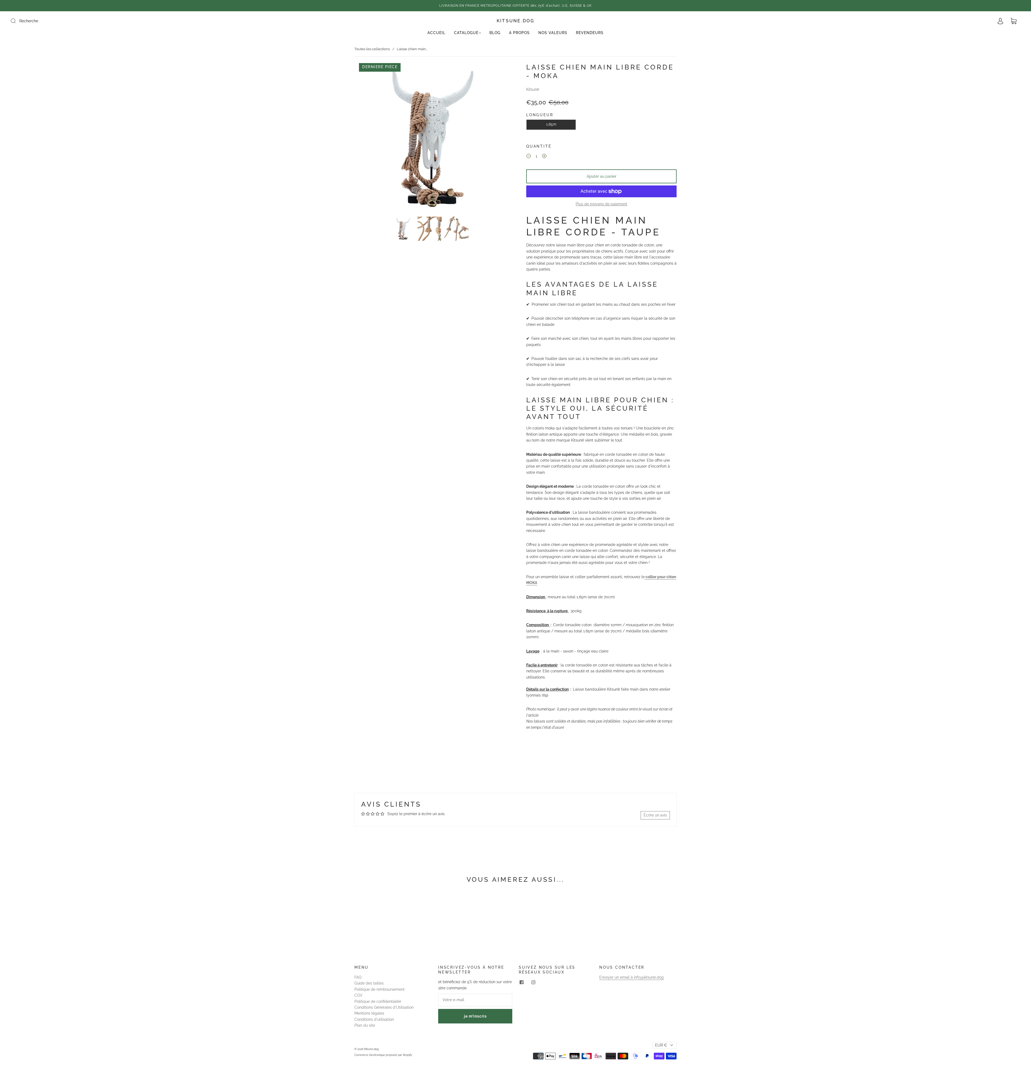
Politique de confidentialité (377, 1001)
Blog (494, 33)
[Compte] (1000, 21)
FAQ (357, 977)
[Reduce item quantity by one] (529, 157)
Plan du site (364, 1025)
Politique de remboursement (379, 989)
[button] (370, 138)
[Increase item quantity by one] (544, 157)
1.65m (551, 124)
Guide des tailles (369, 983)
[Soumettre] (17, 21)
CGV (358, 995)
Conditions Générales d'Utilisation (383, 1007)
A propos (519, 33)
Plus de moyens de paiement (601, 204)
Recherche (28, 21)
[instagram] (533, 982)
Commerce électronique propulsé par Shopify (383, 1055)
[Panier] (1013, 21)
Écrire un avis (655, 815)
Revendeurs (590, 33)
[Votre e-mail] (475, 1000)
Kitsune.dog (515, 20)
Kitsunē (532, 89)
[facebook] (521, 982)
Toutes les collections (372, 49)
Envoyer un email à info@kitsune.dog (631, 977)
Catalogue (466, 33)
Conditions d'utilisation (374, 1019)
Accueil (436, 33)
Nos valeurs (552, 33)
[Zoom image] (429, 138)
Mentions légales (369, 1013)
